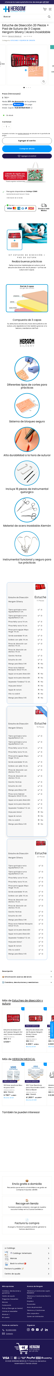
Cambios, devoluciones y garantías (11, 1292)
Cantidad (6, 122)
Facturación (6, 1305)
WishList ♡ (6, 1314)
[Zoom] (43, 81)
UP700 (46, 2)
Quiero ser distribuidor (35, 1316)
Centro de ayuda (8, 1296)
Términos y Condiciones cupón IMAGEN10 (38, 1292)
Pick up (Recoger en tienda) (12, 1308)
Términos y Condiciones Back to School (39, 1297)
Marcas (5, 1302)
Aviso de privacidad (34, 1307)
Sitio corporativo (33, 1313)
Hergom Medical (14, 36)
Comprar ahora (27, 148)
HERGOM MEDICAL (23, 1059)
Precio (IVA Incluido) (11, 94)
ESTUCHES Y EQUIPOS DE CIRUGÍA (23, 40)
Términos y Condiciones (36, 1310)
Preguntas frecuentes (10, 1299)
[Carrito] (45, 9)
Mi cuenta (6, 1317)
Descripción (7, 971)
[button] (27, 156)
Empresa (30, 1301)
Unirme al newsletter (9, 1311)
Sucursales (31, 1304)
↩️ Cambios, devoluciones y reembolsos (20, 982)
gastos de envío (23, 134)
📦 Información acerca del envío (17, 977)
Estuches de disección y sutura (22, 1002)
